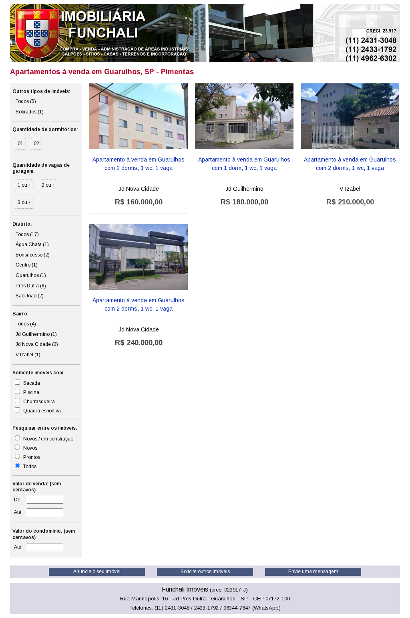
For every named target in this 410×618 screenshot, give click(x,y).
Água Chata (32, 244)
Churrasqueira (38, 401)
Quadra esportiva (41, 411)
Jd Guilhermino (36, 334)
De (17, 500)
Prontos (31, 457)
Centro (27, 265)
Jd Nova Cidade (37, 344)
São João (30, 296)
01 (20, 143)
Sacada (31, 383)
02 (36, 143)
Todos (26, 101)
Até (17, 512)
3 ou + (24, 202)
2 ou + (48, 185)
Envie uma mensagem (313, 571)
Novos (29, 448)
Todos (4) (26, 324)
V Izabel (28, 354)
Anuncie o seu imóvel (97, 571)
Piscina (30, 392)
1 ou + (24, 185)
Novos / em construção (47, 439)
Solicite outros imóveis (205, 571)
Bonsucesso (33, 255)
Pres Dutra (31, 286)
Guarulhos (31, 275)
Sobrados (30, 112)
